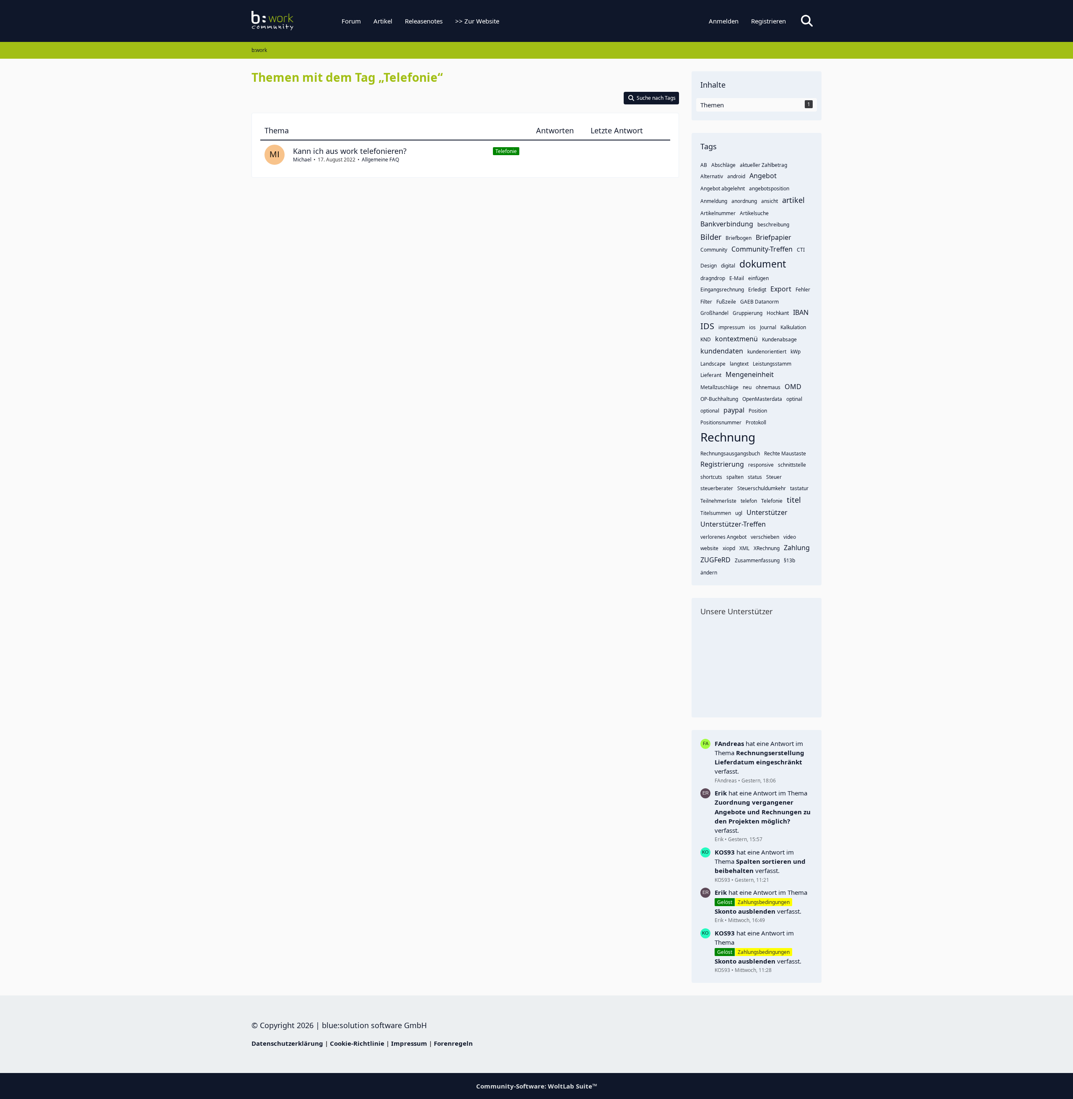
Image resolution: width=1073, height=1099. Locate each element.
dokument (762, 263)
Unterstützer (767, 512)
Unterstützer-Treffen (733, 524)
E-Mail (736, 278)
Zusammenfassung (757, 560)
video (789, 536)
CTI (801, 249)
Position (758, 410)
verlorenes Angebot (723, 536)
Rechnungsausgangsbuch (730, 453)
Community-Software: (536, 1086)
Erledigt (757, 289)
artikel (793, 200)
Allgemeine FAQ (380, 159)
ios (752, 327)
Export (780, 289)
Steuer (774, 477)
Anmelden (724, 21)
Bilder (710, 237)
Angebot (763, 175)
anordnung (744, 201)
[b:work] (303, 21)
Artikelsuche (754, 213)
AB (703, 165)
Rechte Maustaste (785, 453)
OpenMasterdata (762, 399)
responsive (761, 464)
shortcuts (711, 477)
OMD (793, 386)
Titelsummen (715, 513)
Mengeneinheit (750, 374)
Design (708, 265)
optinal (794, 399)
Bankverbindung (726, 224)
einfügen (758, 278)
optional (709, 410)
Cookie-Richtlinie (357, 1043)
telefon (749, 500)
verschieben (765, 536)
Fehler (803, 289)
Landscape (713, 363)
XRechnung (767, 548)
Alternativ (711, 176)
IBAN (801, 312)
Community (713, 249)
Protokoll (756, 422)
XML (744, 548)
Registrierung (722, 464)
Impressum (409, 1043)
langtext (739, 363)
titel (794, 500)
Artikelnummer (718, 213)
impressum (731, 327)
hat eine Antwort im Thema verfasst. (759, 757)
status (755, 477)
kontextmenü (736, 338)
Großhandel (714, 313)
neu (747, 387)
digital (728, 265)
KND (705, 339)
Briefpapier (773, 237)
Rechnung (727, 437)
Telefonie (506, 151)
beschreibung (773, 224)
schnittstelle (792, 464)
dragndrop (712, 278)
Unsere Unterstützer (736, 611)
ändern (708, 572)
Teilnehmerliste (718, 500)
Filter (706, 301)
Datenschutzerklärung (287, 1043)
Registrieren (768, 21)
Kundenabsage (779, 339)
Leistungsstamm (772, 363)
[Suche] (807, 20)
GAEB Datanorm (759, 301)
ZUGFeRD (715, 559)
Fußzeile (726, 301)
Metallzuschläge (719, 387)
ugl (738, 513)
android (736, 176)
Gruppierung (747, 313)
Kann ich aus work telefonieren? (350, 151)
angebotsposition (769, 188)
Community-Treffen (762, 249)
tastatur (799, 488)
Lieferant (710, 375)
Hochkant (778, 313)
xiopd (729, 548)
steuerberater (716, 488)
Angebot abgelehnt (722, 188)
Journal (768, 327)
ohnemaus (768, 387)
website (709, 548)
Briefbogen (739, 238)
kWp (795, 351)
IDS (707, 326)
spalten (735, 477)
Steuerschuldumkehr (761, 488)
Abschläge (723, 165)
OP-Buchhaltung (719, 399)
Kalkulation (793, 327)
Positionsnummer (720, 422)
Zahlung (797, 547)
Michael (302, 159)
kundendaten (721, 351)
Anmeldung (713, 201)
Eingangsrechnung (722, 289)
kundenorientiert (766, 351)
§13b (789, 560)
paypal (733, 410)
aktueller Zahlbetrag (763, 165)
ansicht (769, 201)
